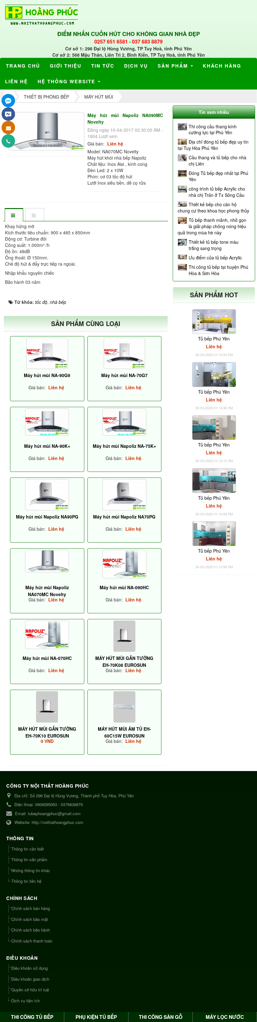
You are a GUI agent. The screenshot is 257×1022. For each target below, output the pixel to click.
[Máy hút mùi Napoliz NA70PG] (124, 494)
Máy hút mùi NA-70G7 (124, 375)
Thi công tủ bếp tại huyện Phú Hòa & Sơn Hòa (218, 270)
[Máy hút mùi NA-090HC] (124, 564)
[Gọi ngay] (8, 141)
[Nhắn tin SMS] (8, 127)
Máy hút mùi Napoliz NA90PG (47, 517)
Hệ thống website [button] (67, 81)
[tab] (14, 215)
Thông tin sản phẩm (29, 859)
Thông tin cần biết (27, 849)
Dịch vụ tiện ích (25, 1001)
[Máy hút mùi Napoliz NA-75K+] (124, 422)
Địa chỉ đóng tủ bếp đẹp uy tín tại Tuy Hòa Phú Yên (213, 145)
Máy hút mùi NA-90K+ (47, 446)
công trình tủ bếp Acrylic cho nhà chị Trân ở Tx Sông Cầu (217, 192)
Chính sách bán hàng (30, 908)
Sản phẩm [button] (174, 65)
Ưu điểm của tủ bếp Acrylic (215, 257)
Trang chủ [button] (23, 65)
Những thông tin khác (30, 870)
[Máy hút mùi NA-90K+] (47, 422)
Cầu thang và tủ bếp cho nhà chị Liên (217, 160)
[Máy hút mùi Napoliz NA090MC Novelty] (47, 130)
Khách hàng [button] (222, 65)
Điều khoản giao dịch (30, 979)
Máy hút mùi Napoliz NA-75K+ (124, 446)
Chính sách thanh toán (31, 941)
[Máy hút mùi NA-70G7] (124, 353)
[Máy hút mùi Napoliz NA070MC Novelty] (47, 561)
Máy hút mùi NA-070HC (47, 658)
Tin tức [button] (102, 65)
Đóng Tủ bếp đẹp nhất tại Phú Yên (218, 176)
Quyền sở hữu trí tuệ (30, 990)
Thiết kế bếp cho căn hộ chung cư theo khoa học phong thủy (213, 207)
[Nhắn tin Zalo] (8, 100)
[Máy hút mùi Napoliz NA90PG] (47, 494)
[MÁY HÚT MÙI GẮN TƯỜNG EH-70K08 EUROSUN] (124, 636)
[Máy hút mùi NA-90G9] (47, 353)
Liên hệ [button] (16, 81)
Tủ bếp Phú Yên (214, 338)
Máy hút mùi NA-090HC (124, 587)
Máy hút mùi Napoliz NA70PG (124, 517)
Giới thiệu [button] (65, 65)
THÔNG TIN (20, 838)
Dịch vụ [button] (136, 65)
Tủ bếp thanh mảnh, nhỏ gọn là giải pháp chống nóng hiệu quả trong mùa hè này (212, 226)
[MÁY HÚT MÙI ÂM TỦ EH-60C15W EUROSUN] (124, 707)
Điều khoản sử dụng (29, 968)
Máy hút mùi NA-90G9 (47, 375)
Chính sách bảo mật (29, 919)
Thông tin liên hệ (26, 881)
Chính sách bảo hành (30, 930)
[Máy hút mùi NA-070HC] (47, 635)
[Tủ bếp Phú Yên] (214, 321)
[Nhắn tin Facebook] (8, 114)
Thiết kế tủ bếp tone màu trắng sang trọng (214, 245)
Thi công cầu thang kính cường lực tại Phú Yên (213, 129)
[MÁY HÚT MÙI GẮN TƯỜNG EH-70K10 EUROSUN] (47, 707)
